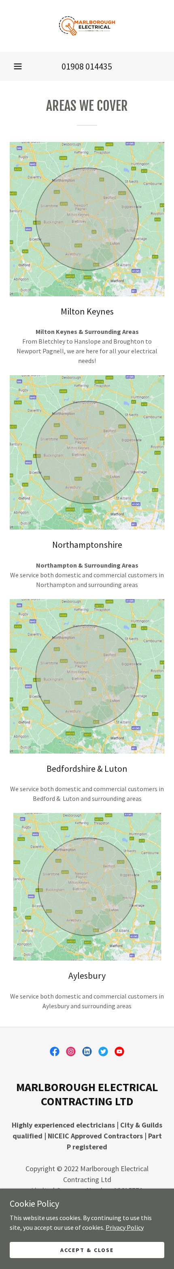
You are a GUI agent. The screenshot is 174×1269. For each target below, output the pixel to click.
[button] (18, 66)
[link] (87, 26)
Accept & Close (86, 1249)
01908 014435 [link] (87, 66)
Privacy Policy (125, 1227)
